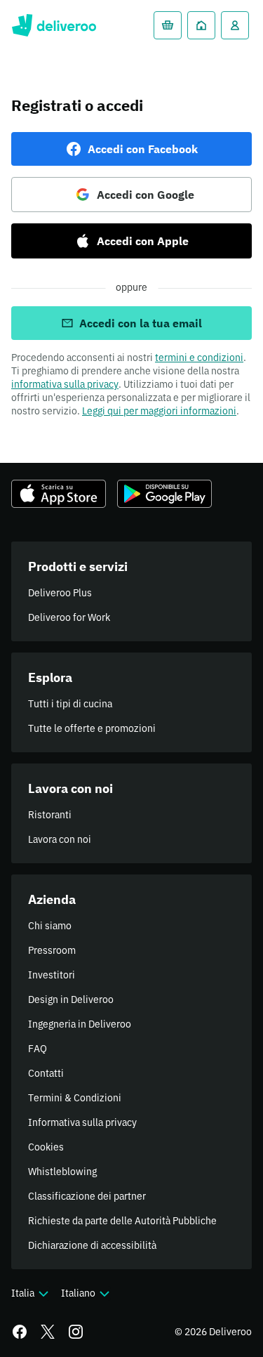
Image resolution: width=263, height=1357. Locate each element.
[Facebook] (19, 1331)
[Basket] (168, 25)
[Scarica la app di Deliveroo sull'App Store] (58, 494)
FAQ (37, 1048)
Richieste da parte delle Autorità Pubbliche (122, 1220)
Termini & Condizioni (74, 1098)
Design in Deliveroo (71, 999)
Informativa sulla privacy (82, 1122)
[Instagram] (75, 1331)
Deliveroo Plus (60, 592)
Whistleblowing (62, 1171)
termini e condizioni (199, 357)
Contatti (46, 1073)
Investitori (51, 975)
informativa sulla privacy (65, 384)
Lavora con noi (59, 839)
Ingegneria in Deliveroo (79, 1024)
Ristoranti (50, 814)
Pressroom (52, 950)
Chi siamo (50, 925)
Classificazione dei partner (87, 1196)
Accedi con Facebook (143, 149)
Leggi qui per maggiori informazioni (159, 411)
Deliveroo (53, 25)
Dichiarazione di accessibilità (92, 1245)
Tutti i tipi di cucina (70, 703)
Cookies (46, 1147)
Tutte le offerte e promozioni (92, 728)
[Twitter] (47, 1331)
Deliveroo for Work (69, 617)
